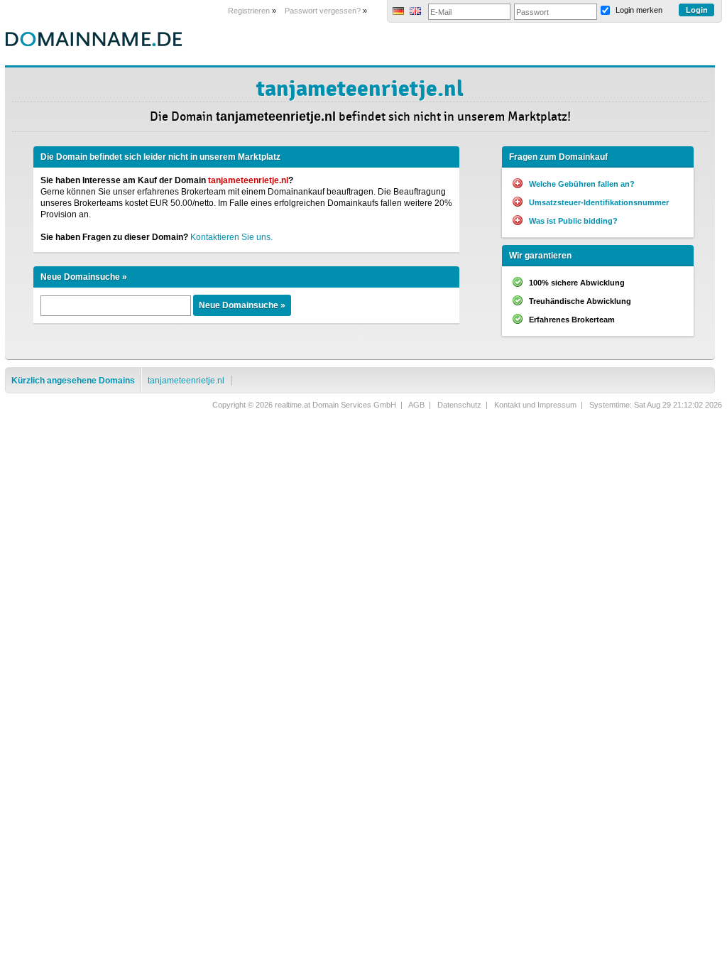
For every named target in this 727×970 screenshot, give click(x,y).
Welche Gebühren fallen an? (582, 184)
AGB (416, 404)
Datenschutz (459, 404)
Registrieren (249, 10)
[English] (415, 12)
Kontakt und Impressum (535, 404)
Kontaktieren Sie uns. (231, 237)
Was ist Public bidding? (573, 221)
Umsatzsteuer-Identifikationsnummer (599, 202)
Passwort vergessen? (323, 10)
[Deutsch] (398, 12)
